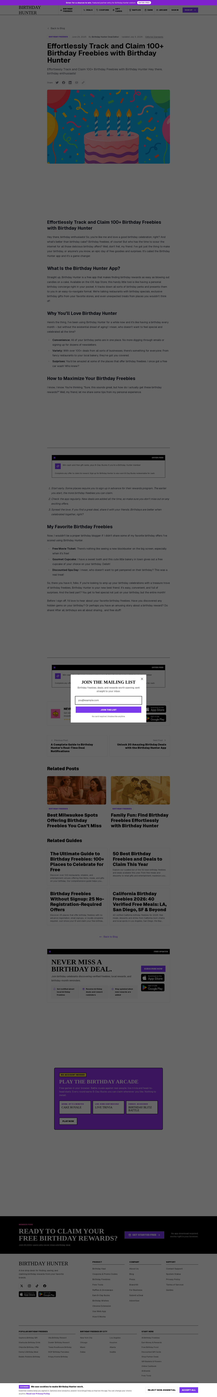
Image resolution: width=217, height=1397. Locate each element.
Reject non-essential (162, 1390)
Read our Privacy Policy (38, 1394)
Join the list (109, 709)
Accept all (189, 1390)
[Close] (142, 679)
